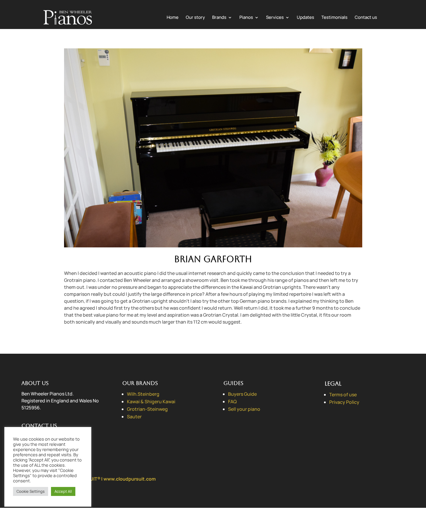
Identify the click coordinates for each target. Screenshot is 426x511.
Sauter (134, 416)
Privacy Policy (344, 402)
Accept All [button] (63, 491)
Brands (219, 17)
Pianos (246, 17)
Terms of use (343, 394)
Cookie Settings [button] (31, 491)
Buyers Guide (242, 394)
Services (275, 17)
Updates (305, 17)
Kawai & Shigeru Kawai (151, 401)
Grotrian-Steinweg (147, 409)
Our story (195, 17)
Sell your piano (244, 409)
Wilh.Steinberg (143, 394)
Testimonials (334, 17)
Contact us (366, 17)
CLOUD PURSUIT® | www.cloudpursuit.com (108, 479)
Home (173, 17)
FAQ (232, 401)
